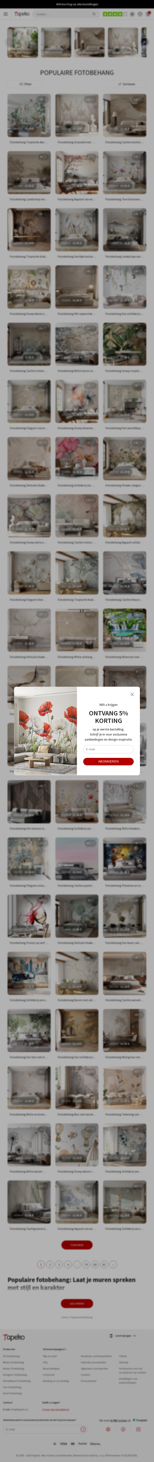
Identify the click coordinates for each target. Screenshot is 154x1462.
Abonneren (108, 761)
